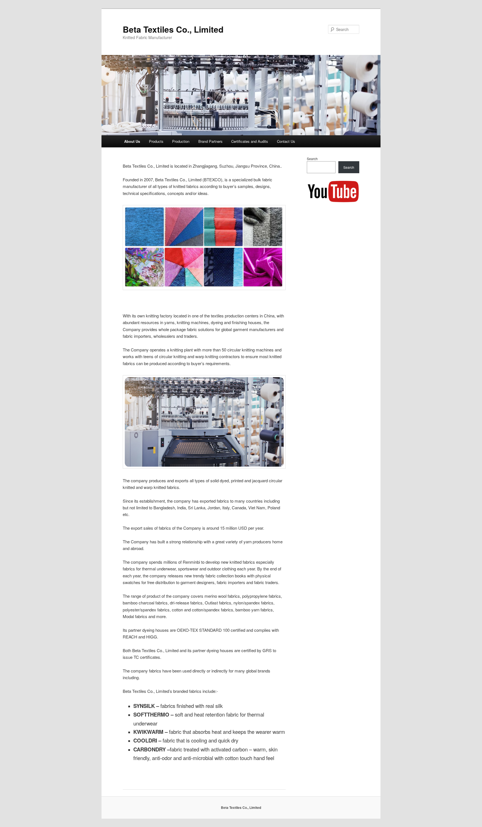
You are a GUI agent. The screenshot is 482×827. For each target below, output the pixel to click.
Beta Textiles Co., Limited (173, 29)
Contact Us (286, 141)
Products (156, 141)
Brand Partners (210, 141)
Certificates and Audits (249, 141)
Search (312, 158)
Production (180, 141)
